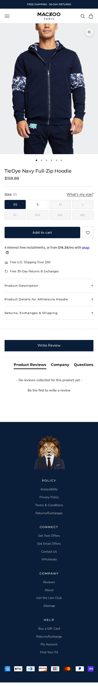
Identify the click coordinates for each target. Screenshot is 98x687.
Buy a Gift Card (49, 628)
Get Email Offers (49, 543)
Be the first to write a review (49, 390)
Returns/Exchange (49, 636)
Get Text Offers (49, 536)
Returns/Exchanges (49, 513)
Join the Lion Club (49, 598)
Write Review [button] (49, 345)
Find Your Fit (49, 652)
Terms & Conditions (49, 505)
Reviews (49, 582)
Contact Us (49, 551)
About (49, 590)
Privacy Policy (49, 497)
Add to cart (42, 232)
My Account (49, 644)
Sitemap (49, 606)
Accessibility (49, 489)
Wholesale (49, 559)
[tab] (30, 365)
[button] (87, 232)
